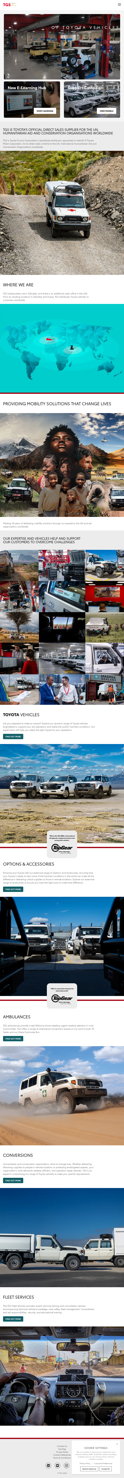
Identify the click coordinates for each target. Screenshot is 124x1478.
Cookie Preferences (62, 1454)
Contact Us (62, 1446)
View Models (106, 110)
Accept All (105, 1469)
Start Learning (45, 110)
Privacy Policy (62, 1451)
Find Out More (13, 736)
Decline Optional (89, 1469)
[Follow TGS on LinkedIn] (48, 1465)
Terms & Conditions (62, 1457)
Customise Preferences (103, 1463)
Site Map (62, 1448)
